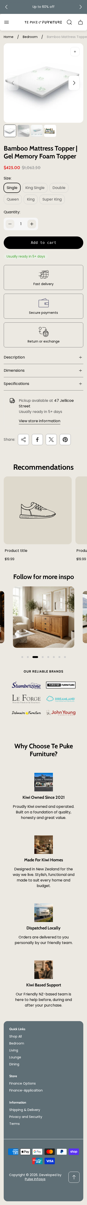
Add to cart (43, 242)
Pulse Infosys (35, 1179)
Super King (52, 199)
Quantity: (12, 212)
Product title (16, 550)
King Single (35, 187)
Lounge (15, 1057)
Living (13, 1050)
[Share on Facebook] (37, 439)
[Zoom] (75, 51)
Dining (14, 1064)
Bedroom (30, 37)
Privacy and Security (25, 1116)
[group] (10, 131)
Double (58, 187)
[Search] (69, 22)
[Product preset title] (38, 510)
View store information (39, 421)
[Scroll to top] (74, 1177)
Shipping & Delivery (24, 1109)
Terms (14, 1123)
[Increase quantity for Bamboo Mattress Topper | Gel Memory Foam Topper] (31, 224)
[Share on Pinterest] (65, 439)
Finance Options (22, 1083)
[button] (22, 657)
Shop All (15, 1036)
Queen (13, 199)
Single (12, 187)
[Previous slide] (6, 7)
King (31, 199)
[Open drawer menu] (6, 22)
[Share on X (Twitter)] (51, 439)
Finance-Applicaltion (26, 1090)
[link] (43, 617)
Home (8, 37)
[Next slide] (80, 7)
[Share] (23, 439)
